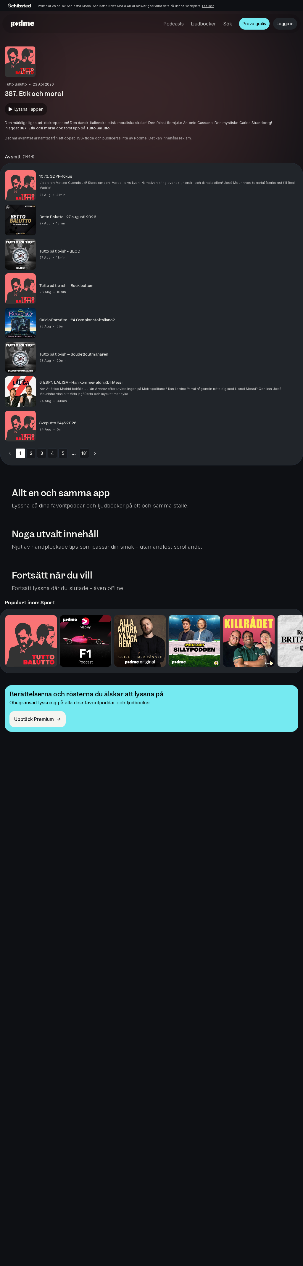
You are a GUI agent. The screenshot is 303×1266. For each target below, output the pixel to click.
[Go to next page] (95, 453)
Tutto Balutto (97, 128)
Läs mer (208, 6)
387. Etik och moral (37, 128)
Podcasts (173, 24)
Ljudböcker (203, 24)
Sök (227, 24)
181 (84, 453)
